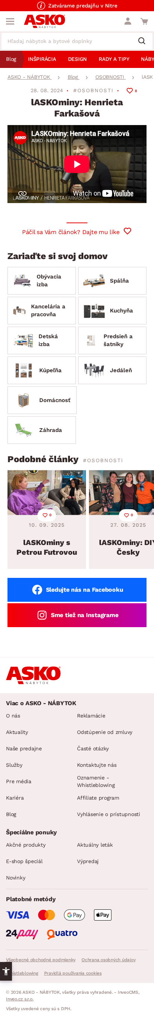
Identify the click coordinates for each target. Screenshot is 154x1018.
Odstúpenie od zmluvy (104, 732)
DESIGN (77, 59)
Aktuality (17, 732)
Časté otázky (93, 748)
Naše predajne (24, 748)
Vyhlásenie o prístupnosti (108, 814)
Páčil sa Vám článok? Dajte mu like (71, 232)
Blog (11, 814)
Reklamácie (91, 716)
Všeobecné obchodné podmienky (41, 959)
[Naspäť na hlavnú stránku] (44, 21)
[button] (6, 971)
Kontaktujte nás (96, 765)
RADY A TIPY (114, 59)
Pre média (18, 781)
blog (11, 59)
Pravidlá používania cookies (73, 973)
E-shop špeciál (24, 861)
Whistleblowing (22, 973)
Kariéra (15, 798)
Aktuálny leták (95, 845)
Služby (14, 765)
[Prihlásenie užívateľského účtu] (128, 21)
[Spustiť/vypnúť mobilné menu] (10, 21)
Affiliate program (98, 798)
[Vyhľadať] (144, 41)
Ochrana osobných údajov (108, 959)
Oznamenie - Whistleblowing (96, 781)
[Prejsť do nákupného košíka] (144, 21)
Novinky (15, 878)
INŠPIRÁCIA (42, 59)
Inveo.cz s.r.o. (19, 999)
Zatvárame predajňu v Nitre (82, 6)
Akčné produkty (26, 845)
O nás (13, 716)
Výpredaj (88, 861)
